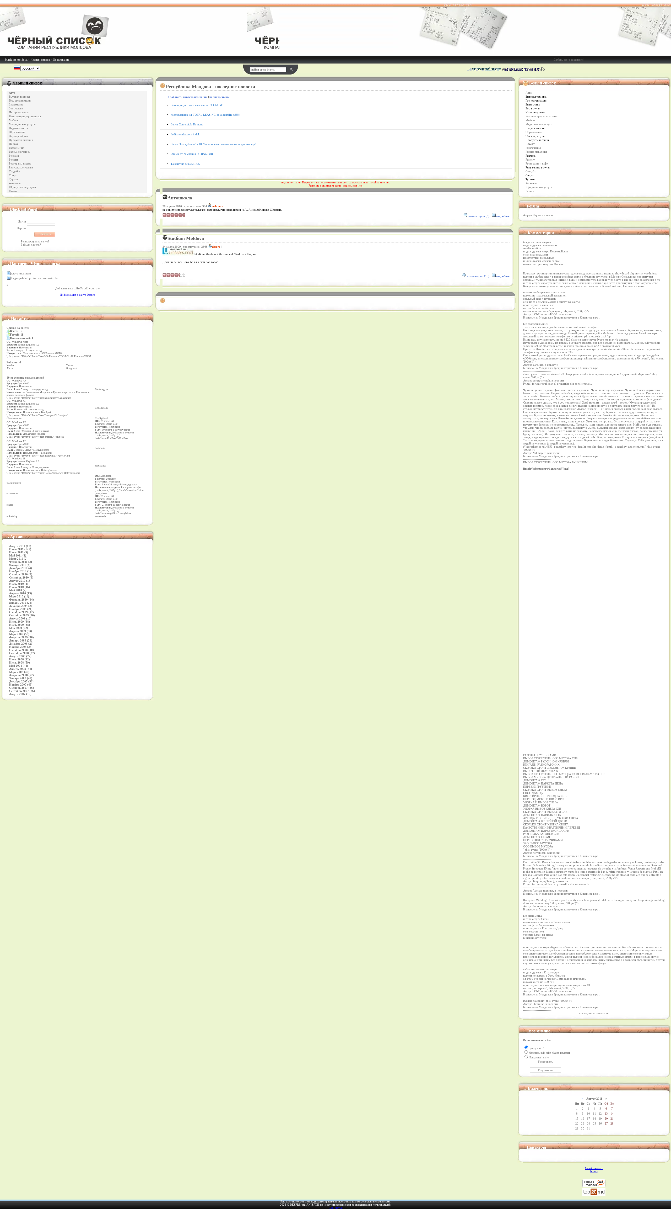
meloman (217, 206)
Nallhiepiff (539, 452)
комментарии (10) (478, 276)
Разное (13, 191)
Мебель (13, 120)
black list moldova (16, 59)
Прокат (13, 143)
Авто (12, 92)
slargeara (538, 364)
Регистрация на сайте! (35, 241)
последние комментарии (594, 1013)
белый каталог (594, 1168)
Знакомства (16, 104)
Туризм (13, 179)
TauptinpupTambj (543, 881)
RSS (331, 1207)
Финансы (14, 183)
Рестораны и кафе (20, 163)
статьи (338, 1207)
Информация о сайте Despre (77, 294)
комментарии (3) (478, 216)
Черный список (40, 59)
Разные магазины (19, 151)
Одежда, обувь (18, 136)
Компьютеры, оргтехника (25, 116)
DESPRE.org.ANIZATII (304, 1204)
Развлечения (16, 147)
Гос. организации (20, 100)
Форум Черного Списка (538, 215)
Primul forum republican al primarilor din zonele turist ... (558, 383)
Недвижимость (18, 128)
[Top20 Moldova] (593, 1194)
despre (216, 246)
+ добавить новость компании (187, 97)
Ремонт (13, 159)
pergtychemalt (541, 380)
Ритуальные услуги (21, 167)
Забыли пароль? (31, 244)
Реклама (14, 155)
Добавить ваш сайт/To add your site (77, 288)
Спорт (13, 175)
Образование (61, 59)
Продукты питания (21, 140)
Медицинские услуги (22, 124)
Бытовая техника (19, 96)
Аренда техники (543, 890)
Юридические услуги (22, 187)
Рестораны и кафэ (537, 163)
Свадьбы (14, 171)
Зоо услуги (16, 108)
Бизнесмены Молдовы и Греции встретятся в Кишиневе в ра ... (562, 317)
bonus (594, 1171)
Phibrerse (538, 1003)
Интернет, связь (19, 112)
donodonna (539, 906)
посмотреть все (219, 97)
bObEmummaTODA (545, 314)
